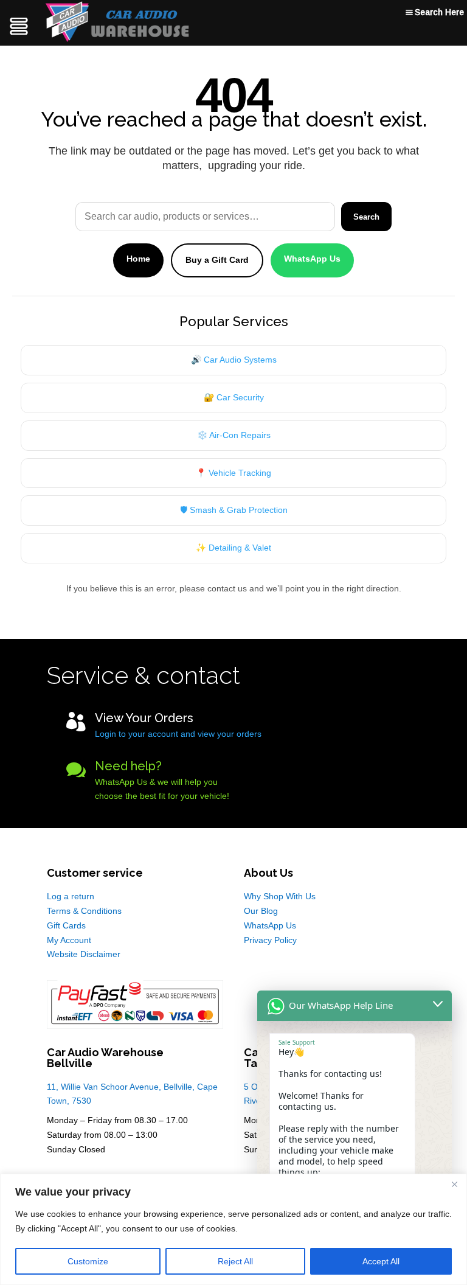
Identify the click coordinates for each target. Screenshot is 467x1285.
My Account (69, 940)
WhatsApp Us (312, 258)
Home (138, 258)
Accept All (381, 1261)
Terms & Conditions (84, 911)
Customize (87, 1261)
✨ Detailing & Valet (233, 547)
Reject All (235, 1261)
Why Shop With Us (280, 896)
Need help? (128, 766)
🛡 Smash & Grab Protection (234, 510)
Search (366, 216)
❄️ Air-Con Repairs (234, 435)
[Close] (454, 1184)
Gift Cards (66, 925)
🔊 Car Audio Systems (234, 359)
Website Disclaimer (83, 954)
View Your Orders (144, 718)
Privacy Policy (270, 940)
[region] (233, 1229)
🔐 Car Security (234, 397)
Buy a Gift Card (217, 260)
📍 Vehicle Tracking (233, 473)
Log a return (70, 896)
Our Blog (261, 911)
